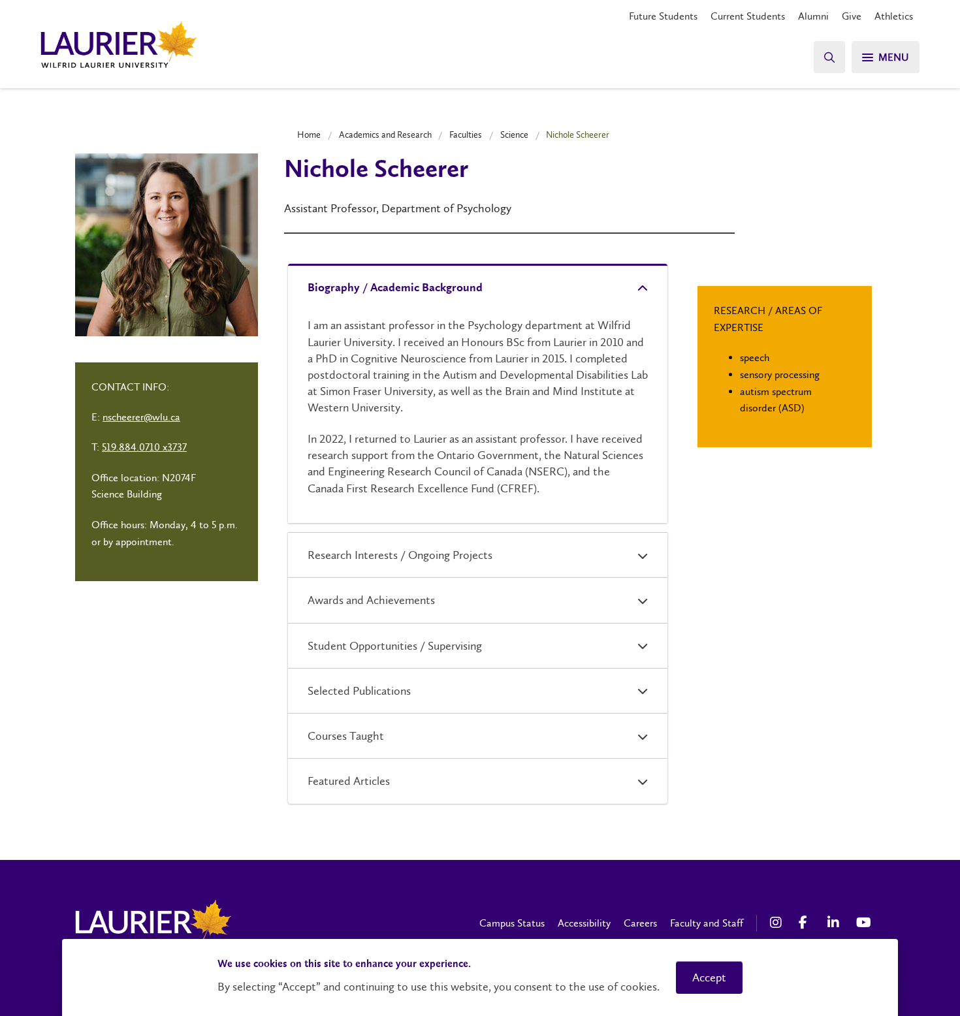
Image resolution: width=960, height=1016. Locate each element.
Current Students (748, 16)
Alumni (813, 16)
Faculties (465, 134)
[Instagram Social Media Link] (778, 922)
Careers (640, 923)
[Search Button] (829, 57)
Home (309, 134)
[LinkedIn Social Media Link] (835, 922)
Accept (709, 977)
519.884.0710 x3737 (144, 447)
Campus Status (512, 923)
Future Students (663, 16)
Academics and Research (385, 134)
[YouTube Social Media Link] (864, 922)
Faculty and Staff (706, 923)
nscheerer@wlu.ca (141, 417)
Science (514, 134)
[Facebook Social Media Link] (806, 922)
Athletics (893, 16)
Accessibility (584, 923)
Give (851, 16)
